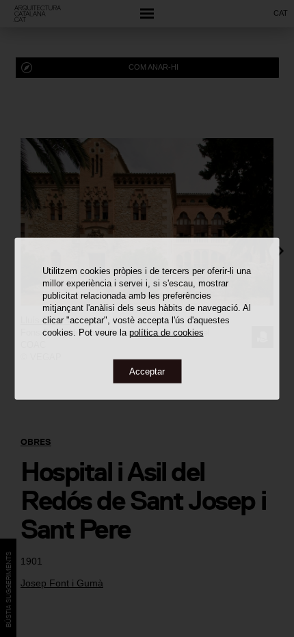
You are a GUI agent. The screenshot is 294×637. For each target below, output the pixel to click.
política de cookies (166, 332)
